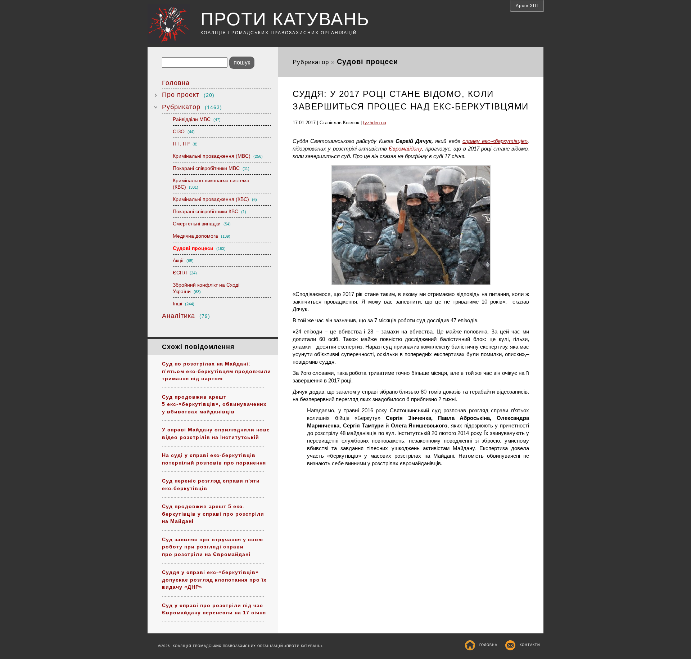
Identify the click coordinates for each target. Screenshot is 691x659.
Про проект (188, 94)
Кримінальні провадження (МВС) (218, 156)
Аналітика (186, 315)
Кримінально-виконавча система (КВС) (211, 184)
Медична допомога (201, 236)
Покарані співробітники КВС (209, 211)
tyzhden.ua (374, 122)
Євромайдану (405, 148)
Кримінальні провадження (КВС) (215, 199)
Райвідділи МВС (197, 119)
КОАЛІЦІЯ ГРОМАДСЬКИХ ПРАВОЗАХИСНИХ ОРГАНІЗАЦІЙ (278, 32)
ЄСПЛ (185, 272)
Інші (183, 303)
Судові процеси (199, 248)
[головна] (174, 24)
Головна (176, 82)
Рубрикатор (192, 107)
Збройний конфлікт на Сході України (206, 288)
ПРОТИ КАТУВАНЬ (285, 19)
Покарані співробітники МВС (211, 168)
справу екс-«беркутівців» (495, 141)
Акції (183, 260)
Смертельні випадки (202, 224)
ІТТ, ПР (185, 144)
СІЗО (184, 131)
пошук (242, 62)
